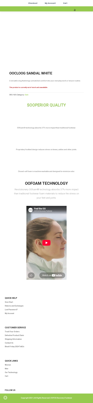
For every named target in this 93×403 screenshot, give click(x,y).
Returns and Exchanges (14, 306)
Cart (65, 3)
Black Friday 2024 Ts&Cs (14, 346)
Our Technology (11, 372)
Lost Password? (11, 310)
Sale (26, 95)
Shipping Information (13, 339)
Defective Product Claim (14, 335)
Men (6, 369)
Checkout (32, 3)
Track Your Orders (12, 332)
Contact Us (9, 343)
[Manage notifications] (5, 398)
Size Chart (9, 302)
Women (8, 365)
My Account (50, 3)
